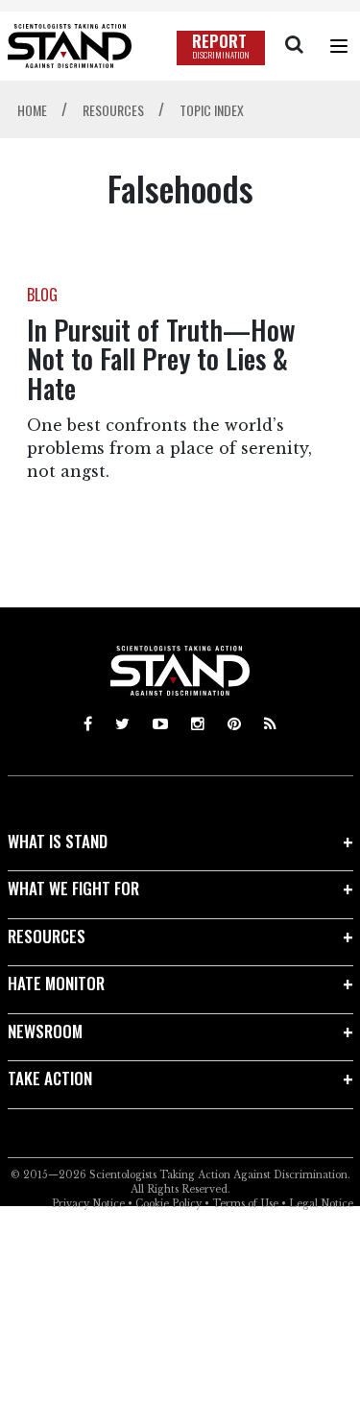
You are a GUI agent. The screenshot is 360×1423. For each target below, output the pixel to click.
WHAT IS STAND (58, 841)
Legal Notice (321, 1204)
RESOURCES (46, 936)
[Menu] (338, 46)
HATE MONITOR (56, 983)
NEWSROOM (45, 1031)
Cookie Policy (168, 1204)
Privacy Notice (88, 1204)
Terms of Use (245, 1204)
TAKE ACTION (50, 1078)
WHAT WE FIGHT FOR (73, 888)
